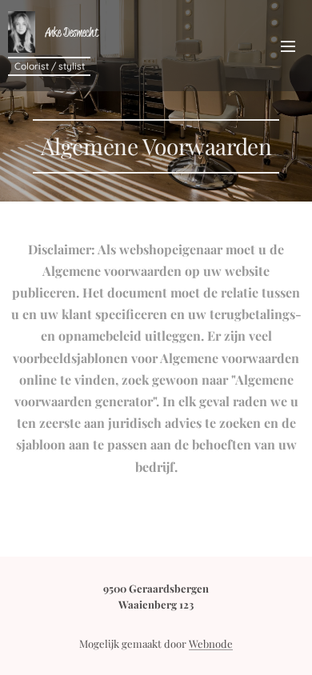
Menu (288, 46)
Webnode (211, 643)
